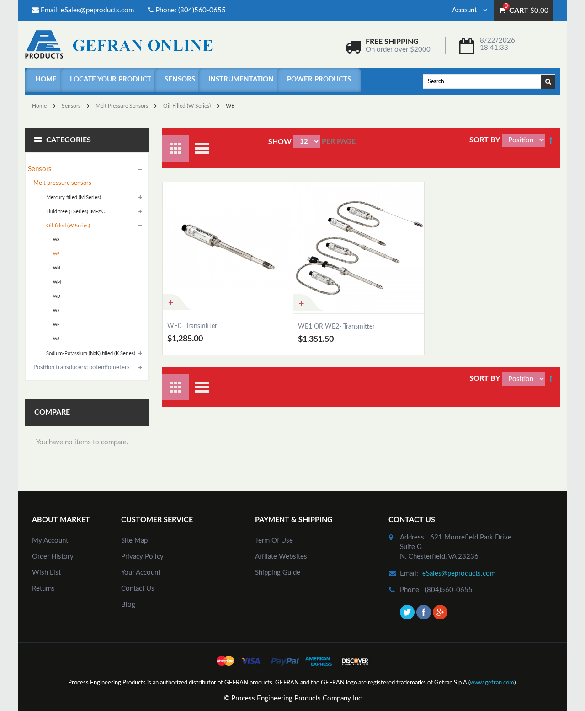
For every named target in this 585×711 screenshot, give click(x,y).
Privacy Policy (142, 556)
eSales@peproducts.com (97, 10)
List (202, 148)
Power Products (319, 79)
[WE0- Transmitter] (228, 247)
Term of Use (274, 540)
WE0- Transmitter (192, 326)
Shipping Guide (277, 572)
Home (46, 79)
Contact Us (137, 588)
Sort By (484, 140)
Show (280, 141)
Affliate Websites (281, 556)
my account (50, 540)
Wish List (46, 572)
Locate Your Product (110, 79)
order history (53, 556)
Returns (43, 588)
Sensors (180, 79)
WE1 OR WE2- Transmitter (336, 326)
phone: (410, 590)
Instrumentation (241, 79)
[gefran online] (119, 44)
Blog (128, 604)
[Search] (548, 81)
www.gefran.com (492, 683)
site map (134, 540)
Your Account (140, 572)
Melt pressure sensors (122, 105)
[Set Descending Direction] (550, 140)
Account (465, 10)
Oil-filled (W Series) (187, 105)
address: (413, 537)
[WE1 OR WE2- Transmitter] (358, 247)
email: (409, 573)
